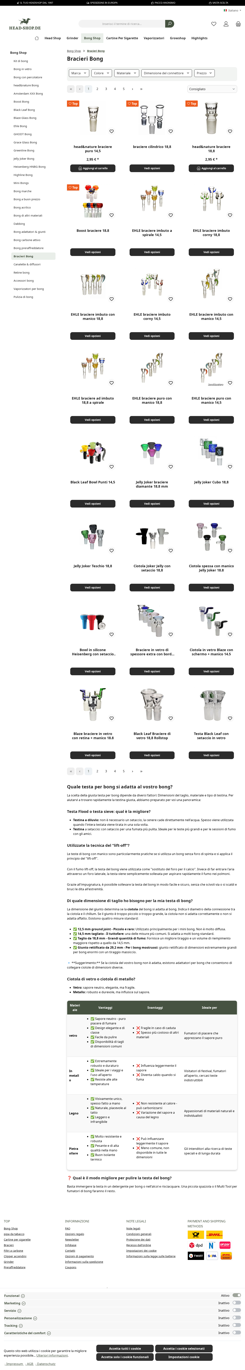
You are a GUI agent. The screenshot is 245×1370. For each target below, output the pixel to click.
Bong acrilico (22, 207)
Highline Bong (23, 175)
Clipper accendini (15, 1256)
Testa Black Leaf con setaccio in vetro (211, 736)
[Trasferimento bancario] (212, 1255)
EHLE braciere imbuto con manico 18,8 (93, 316)
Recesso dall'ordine (138, 1245)
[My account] (226, 24)
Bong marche (22, 191)
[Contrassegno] (226, 1255)
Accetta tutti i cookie (125, 1348)
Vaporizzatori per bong (29, 289)
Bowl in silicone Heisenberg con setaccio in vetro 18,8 (93, 652)
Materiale (124, 73)
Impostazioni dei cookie (141, 1250)
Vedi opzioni (152, 168)
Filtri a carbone (13, 1250)
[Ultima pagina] (141, 89)
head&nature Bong (26, 85)
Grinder (9, 1262)
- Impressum (14, 1364)
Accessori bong (24, 280)
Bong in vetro (23, 69)
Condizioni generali (138, 1234)
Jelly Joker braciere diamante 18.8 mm (152, 484)
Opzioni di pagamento (79, 1256)
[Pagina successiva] (132, 89)
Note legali (133, 1228)
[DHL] (214, 1234)
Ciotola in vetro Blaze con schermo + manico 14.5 (211, 652)
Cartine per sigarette (17, 1239)
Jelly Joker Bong (24, 158)
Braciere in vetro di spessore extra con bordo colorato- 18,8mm (152, 652)
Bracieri (9, 1245)
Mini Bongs (21, 183)
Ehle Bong (20, 126)
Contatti (70, 1250)
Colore (99, 73)
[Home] (38, 38)
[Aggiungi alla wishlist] (111, 131)
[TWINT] (196, 1255)
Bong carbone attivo (27, 240)
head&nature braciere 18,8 (211, 149)
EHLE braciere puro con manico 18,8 (152, 400)
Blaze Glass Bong (25, 118)
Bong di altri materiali (28, 215)
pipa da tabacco (14, 1234)
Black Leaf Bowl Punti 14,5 (92, 482)
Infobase (70, 1245)
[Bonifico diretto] (225, 1245)
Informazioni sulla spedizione (84, 1262)
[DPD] (196, 1245)
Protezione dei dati (138, 1239)
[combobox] (121, 24)
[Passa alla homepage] (25, 23)
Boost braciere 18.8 (93, 230)
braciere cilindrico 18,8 (152, 147)
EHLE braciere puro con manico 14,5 (211, 400)
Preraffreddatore (14, 1267)
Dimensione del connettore (164, 73)
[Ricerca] (169, 24)
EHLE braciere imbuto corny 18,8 (211, 232)
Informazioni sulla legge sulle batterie (151, 1256)
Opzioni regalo (74, 1234)
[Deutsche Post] (196, 1234)
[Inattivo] (237, 1303)
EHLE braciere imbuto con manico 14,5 (211, 316)
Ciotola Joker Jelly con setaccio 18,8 (152, 568)
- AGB (29, 1364)
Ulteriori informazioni (52, 1355)
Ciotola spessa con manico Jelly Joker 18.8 (211, 568)
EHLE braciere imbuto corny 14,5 (152, 316)
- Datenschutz (45, 1364)
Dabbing (19, 224)
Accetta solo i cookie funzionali (125, 1357)
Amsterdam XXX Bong (28, 93)
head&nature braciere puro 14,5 (93, 149)
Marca (76, 73)
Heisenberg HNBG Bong (30, 166)
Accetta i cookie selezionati (184, 1348)
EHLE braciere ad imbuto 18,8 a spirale (93, 400)
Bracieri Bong (23, 256)
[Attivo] (237, 1295)
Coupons (70, 1267)
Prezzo (202, 73)
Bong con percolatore (28, 77)
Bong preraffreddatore (28, 248)
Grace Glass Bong (25, 142)
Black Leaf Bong (24, 110)
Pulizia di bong (23, 297)
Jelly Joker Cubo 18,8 (211, 482)
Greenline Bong (24, 150)
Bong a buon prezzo (27, 199)
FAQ (67, 1228)
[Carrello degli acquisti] (237, 24)
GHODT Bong (23, 134)
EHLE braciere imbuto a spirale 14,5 (152, 232)
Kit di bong (21, 61)
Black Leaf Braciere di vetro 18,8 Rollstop (152, 736)
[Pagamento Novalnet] (211, 1245)
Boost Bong (21, 101)
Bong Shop (18, 53)
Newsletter (72, 1239)
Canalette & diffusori (27, 264)
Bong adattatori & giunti (30, 232)
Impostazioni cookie (183, 1357)
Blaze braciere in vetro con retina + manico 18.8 (93, 736)
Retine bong (21, 272)
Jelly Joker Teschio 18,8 (93, 566)
